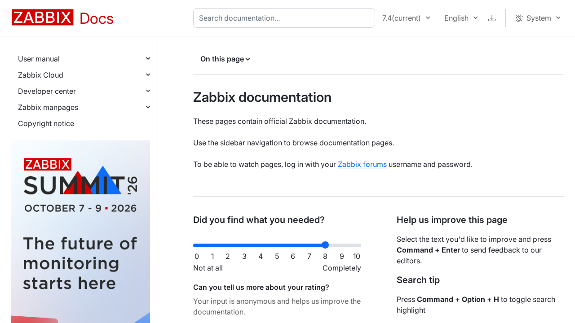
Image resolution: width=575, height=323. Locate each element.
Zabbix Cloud (40, 74)
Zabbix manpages (48, 107)
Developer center (47, 91)
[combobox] (286, 17)
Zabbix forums (362, 164)
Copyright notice (46, 123)
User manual (39, 58)
